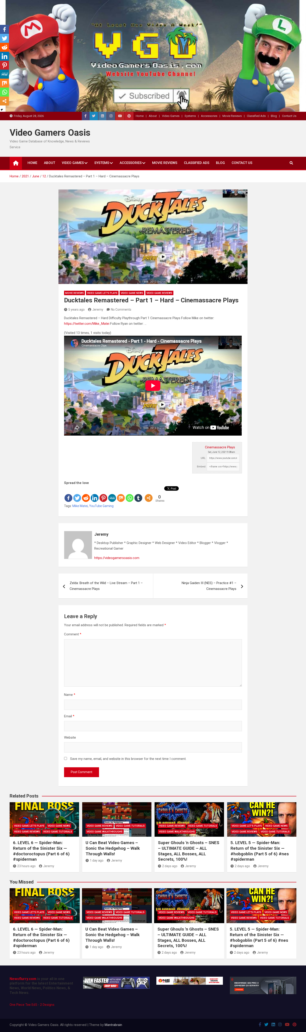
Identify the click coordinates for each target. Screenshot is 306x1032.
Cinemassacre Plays (220, 447)
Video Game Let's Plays (102, 293)
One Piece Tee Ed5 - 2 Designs (32, 1005)
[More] (149, 494)
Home (140, 116)
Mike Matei (80, 506)
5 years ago (76, 309)
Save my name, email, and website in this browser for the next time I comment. (128, 759)
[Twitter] (77, 494)
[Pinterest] (103, 494)
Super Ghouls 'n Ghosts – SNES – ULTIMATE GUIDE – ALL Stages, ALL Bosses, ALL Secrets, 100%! (188, 851)
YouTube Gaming (101, 506)
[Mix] (121, 494)
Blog (274, 116)
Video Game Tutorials (57, 831)
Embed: (201, 466)
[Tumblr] (138, 494)
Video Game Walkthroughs (105, 831)
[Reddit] (86, 494)
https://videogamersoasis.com (116, 558)
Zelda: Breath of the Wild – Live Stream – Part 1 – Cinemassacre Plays (106, 586)
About (153, 116)
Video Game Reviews (159, 293)
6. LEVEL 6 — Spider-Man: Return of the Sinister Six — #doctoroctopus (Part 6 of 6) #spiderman (41, 851)
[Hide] (2, 110)
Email (69, 716)
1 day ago (96, 860)
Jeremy (97, 309)
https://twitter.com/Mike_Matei (86, 324)
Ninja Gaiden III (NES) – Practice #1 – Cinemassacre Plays (209, 586)
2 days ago (169, 866)
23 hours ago (26, 866)
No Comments (121, 309)
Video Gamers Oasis (50, 132)
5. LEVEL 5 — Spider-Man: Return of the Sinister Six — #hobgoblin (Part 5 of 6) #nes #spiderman (260, 851)
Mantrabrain (113, 1025)
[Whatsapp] (130, 494)
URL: (203, 458)
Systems (190, 116)
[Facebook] (68, 494)
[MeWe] (112, 494)
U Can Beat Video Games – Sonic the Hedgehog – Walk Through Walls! (113, 848)
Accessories (209, 116)
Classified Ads (256, 116)
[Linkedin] (95, 494)
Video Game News (132, 293)
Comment (72, 634)
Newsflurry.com (23, 979)
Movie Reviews (232, 116)
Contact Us (289, 116)
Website (70, 737)
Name (69, 695)
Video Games (170, 116)
